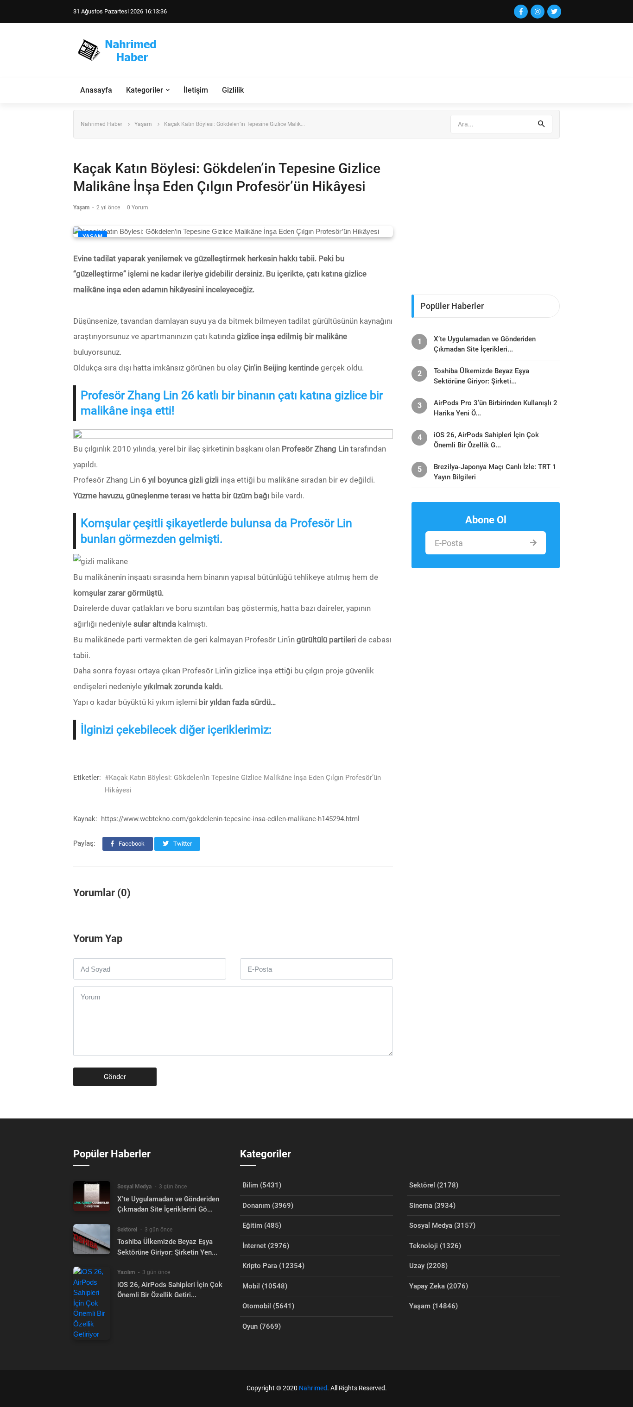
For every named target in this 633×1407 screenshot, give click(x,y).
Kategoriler (144, 90)
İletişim (196, 90)
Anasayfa (96, 90)
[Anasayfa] (121, 50)
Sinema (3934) (432, 1205)
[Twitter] (554, 12)
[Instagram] (537, 12)
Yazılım (126, 1272)
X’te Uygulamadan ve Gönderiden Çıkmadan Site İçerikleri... (485, 344)
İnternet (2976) (265, 1246)
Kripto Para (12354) (273, 1266)
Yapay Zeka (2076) (438, 1286)
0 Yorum (137, 207)
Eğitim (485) (261, 1225)
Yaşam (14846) (433, 1306)
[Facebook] (521, 12)
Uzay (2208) (428, 1266)
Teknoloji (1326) (435, 1246)
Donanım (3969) (267, 1205)
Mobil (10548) (264, 1286)
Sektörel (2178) (433, 1185)
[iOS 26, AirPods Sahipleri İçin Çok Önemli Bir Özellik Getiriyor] (91, 1303)
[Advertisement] (391, 50)
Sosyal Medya (134, 1186)
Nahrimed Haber (101, 124)
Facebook (131, 843)
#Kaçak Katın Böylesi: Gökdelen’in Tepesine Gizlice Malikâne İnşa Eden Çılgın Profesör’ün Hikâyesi (243, 783)
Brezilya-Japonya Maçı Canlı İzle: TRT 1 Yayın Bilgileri (495, 472)
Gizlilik (233, 90)
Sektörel (127, 1229)
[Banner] (485, 211)
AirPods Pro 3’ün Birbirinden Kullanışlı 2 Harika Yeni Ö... (495, 408)
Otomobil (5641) (268, 1306)
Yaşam (143, 124)
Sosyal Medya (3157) (442, 1225)
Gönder (115, 1077)
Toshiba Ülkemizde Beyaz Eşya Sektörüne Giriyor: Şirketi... (481, 376)
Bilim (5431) (261, 1185)
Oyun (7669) (261, 1326)
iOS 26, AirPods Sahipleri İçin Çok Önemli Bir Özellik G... (486, 440)
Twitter (182, 843)
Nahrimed (313, 1388)
